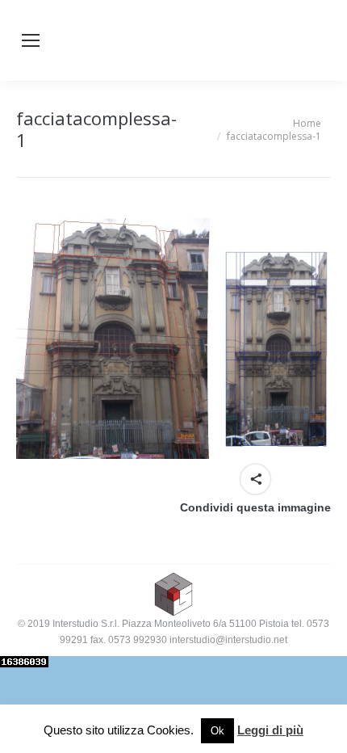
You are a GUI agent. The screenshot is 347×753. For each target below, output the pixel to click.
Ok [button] (217, 731)
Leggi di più (270, 730)
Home (307, 123)
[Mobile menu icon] (30, 40)
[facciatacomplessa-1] (173, 338)
